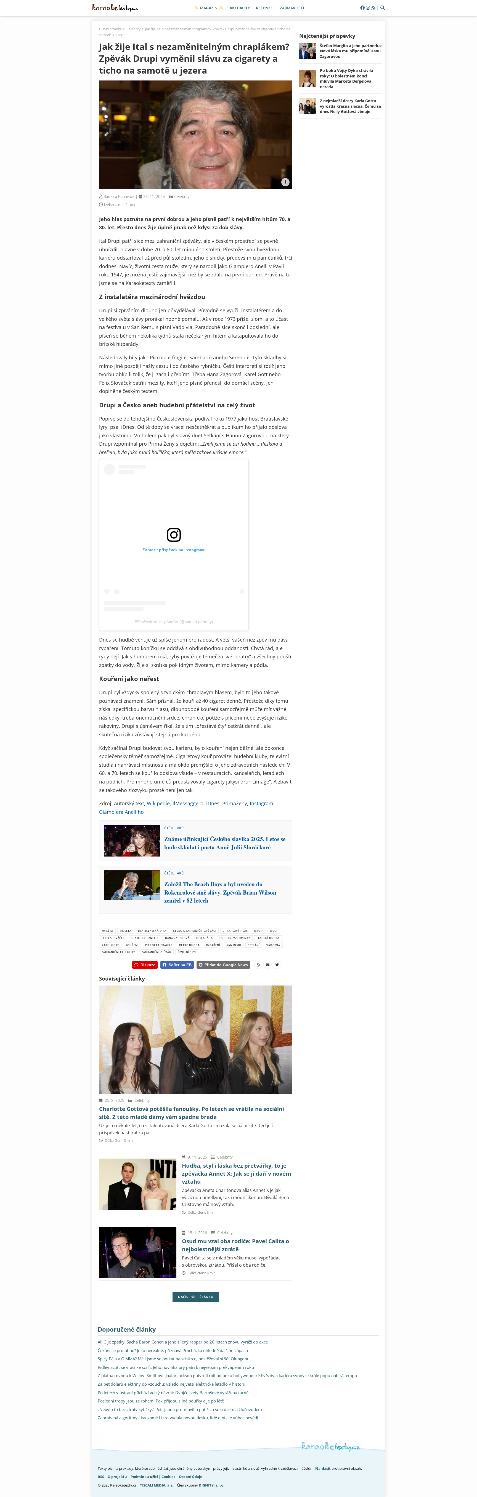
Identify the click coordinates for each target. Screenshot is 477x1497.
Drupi (258, 931)
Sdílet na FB (180, 965)
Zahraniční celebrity (118, 952)
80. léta (125, 931)
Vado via (273, 945)
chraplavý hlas (235, 931)
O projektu (117, 1476)
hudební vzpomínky (234, 938)
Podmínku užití (144, 1476)
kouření (132, 945)
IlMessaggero (188, 803)
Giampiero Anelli (144, 938)
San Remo (234, 945)
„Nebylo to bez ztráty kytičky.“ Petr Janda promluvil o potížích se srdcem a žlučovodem (180, 1409)
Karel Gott (110, 945)
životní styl (187, 952)
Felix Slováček (113, 938)
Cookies (168, 1476)
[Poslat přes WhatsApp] (258, 965)
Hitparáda (204, 938)
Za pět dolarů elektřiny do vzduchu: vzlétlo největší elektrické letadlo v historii (171, 1384)
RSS (101, 1476)
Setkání (254, 945)
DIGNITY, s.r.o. (211, 1485)
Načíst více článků (196, 1297)
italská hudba (268, 938)
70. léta (107, 931)
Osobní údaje (190, 1476)
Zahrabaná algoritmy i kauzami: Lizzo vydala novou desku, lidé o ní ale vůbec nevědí (178, 1417)
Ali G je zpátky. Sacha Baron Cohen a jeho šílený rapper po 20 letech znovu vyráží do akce (183, 1342)
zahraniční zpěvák (156, 952)
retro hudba (189, 945)
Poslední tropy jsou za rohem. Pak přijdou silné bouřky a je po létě (161, 1401)
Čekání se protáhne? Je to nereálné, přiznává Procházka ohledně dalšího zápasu (173, 1350)
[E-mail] (267, 965)
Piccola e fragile (159, 945)
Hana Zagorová (177, 938)
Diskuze (148, 965)
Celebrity (181, 196)
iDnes (212, 803)
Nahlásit (323, 1468)
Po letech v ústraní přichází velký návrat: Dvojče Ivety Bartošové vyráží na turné (173, 1392)
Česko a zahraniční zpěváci (194, 931)
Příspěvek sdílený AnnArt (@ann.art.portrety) (174, 622)
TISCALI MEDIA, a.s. (156, 1485)
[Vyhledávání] (382, 8)
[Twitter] (277, 965)
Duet (274, 931)
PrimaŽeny (234, 803)
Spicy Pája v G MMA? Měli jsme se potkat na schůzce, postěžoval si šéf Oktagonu (174, 1358)
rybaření (213, 945)
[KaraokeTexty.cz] (115, 8)
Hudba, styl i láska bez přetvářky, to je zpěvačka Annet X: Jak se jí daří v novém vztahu (236, 1173)
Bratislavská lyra (152, 931)
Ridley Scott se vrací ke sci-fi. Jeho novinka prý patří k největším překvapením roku (176, 1367)
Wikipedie (158, 803)
